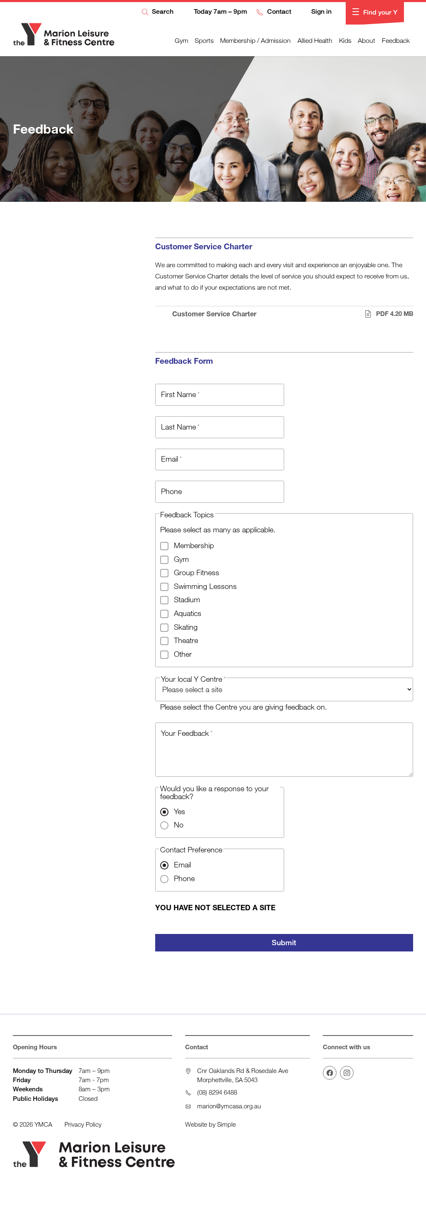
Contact (278, 11)
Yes (179, 811)
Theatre (186, 640)
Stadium (187, 599)
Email (182, 864)
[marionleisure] (330, 1073)
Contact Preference (191, 849)
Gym (181, 40)
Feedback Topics (187, 514)
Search (161, 11)
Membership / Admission (255, 40)
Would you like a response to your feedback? (214, 792)
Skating (186, 626)
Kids (345, 40)
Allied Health (314, 40)
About (366, 40)
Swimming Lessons (205, 586)
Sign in (321, 11)
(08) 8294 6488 (217, 1092)
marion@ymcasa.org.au (229, 1106)
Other (183, 653)
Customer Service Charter (292, 314)
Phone (184, 878)
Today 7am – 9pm (219, 11)
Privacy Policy (83, 1124)
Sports (204, 40)
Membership (194, 545)
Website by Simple (210, 1124)
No (178, 824)
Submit (284, 942)
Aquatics (187, 613)
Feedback (396, 40)
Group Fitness (196, 572)
